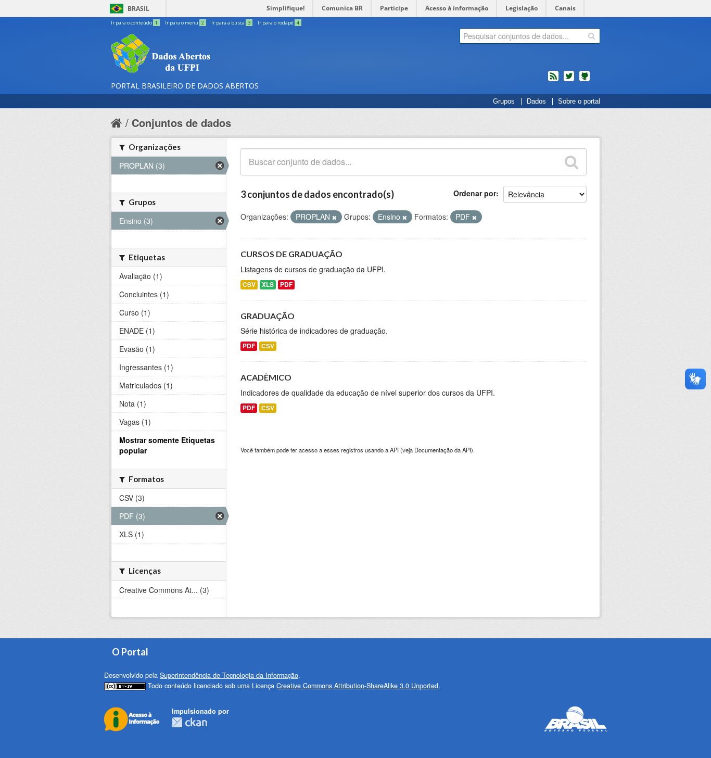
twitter (569, 80)
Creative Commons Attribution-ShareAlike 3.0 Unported (357, 685)
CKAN (189, 722)
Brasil (138, 8)
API (394, 450)
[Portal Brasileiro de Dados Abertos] (223, 54)
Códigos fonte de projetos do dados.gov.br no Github (584, 80)
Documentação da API (442, 450)
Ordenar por (474, 193)
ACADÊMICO (265, 377)
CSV (249, 284)
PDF (286, 284)
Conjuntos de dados (181, 122)
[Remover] (334, 217)
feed (553, 80)
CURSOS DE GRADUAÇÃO (291, 254)
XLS (268, 284)
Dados (536, 101)
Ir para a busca (230, 22)
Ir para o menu (184, 22)
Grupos (504, 101)
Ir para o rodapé (278, 22)
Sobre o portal (579, 101)
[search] (591, 36)
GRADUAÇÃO (267, 316)
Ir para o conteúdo (134, 22)
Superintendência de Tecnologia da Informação (229, 675)
